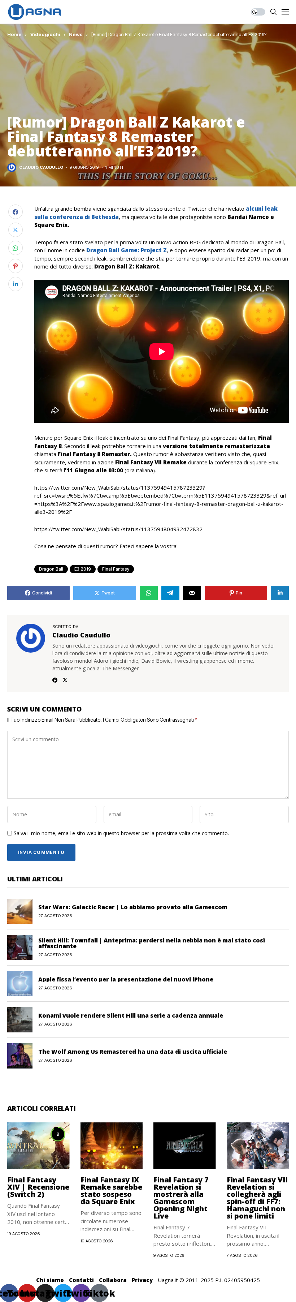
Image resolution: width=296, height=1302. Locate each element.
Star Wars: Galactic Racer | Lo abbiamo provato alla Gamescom (132, 907)
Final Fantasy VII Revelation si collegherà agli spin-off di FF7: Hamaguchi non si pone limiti (257, 1198)
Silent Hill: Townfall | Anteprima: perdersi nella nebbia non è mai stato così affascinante (151, 943)
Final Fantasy (115, 569)
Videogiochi (45, 34)
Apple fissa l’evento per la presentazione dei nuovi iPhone (125, 979)
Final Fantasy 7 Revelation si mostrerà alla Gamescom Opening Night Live (181, 1198)
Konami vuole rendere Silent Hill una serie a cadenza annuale (130, 1015)
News (76, 34)
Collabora (113, 1280)
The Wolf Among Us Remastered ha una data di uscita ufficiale (132, 1052)
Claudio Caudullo (41, 167)
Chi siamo (50, 1280)
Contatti (81, 1280)
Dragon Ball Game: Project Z (126, 250)
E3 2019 (82, 569)
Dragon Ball (51, 569)
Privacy (142, 1280)
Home (14, 34)
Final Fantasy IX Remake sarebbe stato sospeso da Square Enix (111, 1190)
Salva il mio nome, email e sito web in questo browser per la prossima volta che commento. (121, 833)
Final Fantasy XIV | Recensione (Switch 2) (38, 1187)
